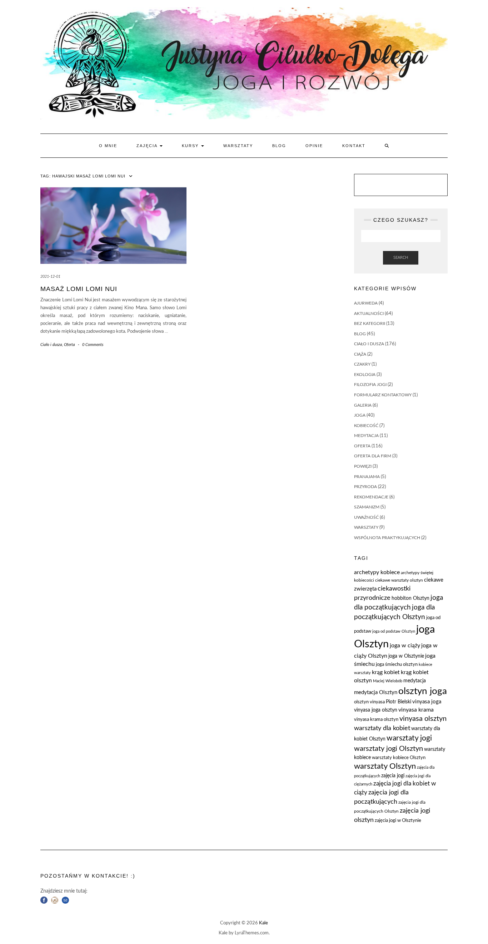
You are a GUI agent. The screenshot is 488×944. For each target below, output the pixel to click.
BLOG (279, 146)
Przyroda (365, 486)
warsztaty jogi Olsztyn (388, 748)
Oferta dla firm (372, 456)
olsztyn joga (422, 691)
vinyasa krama (416, 710)
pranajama (367, 476)
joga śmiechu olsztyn (397, 664)
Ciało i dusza (51, 345)
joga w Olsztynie (406, 656)
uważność (366, 517)
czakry (362, 364)
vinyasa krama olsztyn (376, 719)
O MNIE (108, 146)
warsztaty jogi (409, 738)
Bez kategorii (369, 323)
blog (360, 334)
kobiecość (366, 425)
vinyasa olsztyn (423, 718)
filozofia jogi (370, 384)
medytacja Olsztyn (375, 692)
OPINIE (314, 146)
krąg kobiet (386, 672)
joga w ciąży (405, 645)
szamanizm (366, 507)
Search (400, 258)
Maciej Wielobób (387, 681)
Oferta (69, 345)
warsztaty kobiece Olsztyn (398, 757)
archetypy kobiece (377, 572)
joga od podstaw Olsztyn (393, 631)
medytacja (366, 435)
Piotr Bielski (398, 701)
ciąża (360, 354)
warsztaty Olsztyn (385, 766)
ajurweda (366, 303)
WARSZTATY (238, 146)
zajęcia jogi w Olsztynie (398, 820)
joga (359, 415)
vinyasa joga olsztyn (375, 710)
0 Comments (92, 345)
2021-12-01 (50, 276)
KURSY (191, 146)
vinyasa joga (426, 701)
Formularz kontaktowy (383, 395)
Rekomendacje (371, 497)
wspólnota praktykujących (387, 538)
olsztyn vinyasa (369, 702)
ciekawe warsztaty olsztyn (399, 580)
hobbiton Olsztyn (410, 598)
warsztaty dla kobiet (382, 728)
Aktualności (369, 313)
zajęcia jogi (392, 775)
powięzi (363, 466)
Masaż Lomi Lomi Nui (78, 288)
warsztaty (366, 527)
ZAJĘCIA (147, 146)
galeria (363, 405)
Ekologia (364, 374)
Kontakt (353, 146)
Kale (263, 923)
